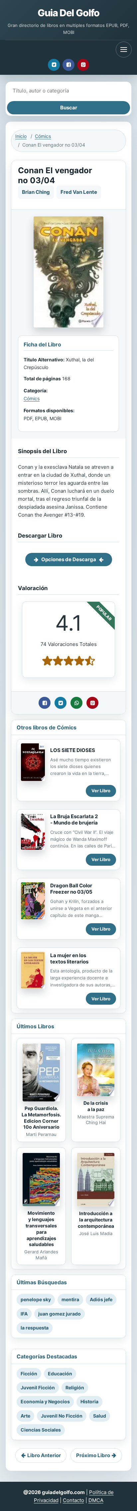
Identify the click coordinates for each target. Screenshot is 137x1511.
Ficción (29, 1373)
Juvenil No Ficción (61, 1416)
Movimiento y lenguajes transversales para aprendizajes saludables (41, 1228)
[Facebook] (68, 65)
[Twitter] (54, 65)
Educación (60, 1373)
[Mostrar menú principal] (124, 50)
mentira (70, 1299)
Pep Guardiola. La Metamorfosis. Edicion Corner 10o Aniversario (41, 1117)
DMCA (95, 1500)
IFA (24, 1314)
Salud (99, 1416)
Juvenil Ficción (38, 1387)
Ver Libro (100, 790)
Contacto (73, 1500)
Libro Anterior (44, 1455)
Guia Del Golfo (69, 13)
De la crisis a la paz (95, 1106)
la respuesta (35, 1327)
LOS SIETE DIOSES (72, 750)
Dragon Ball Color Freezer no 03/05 (71, 888)
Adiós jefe (101, 1299)
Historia (89, 1401)
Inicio (21, 136)
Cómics (43, 136)
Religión (75, 1387)
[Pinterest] (83, 65)
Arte (25, 1416)
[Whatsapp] (76, 703)
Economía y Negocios (45, 1401)
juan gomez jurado (59, 1314)
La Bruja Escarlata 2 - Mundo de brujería (74, 819)
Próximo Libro (93, 1455)
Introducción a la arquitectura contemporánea (96, 1219)
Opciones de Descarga (68, 559)
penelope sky (36, 1299)
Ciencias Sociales (41, 1430)
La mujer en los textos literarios (69, 958)
